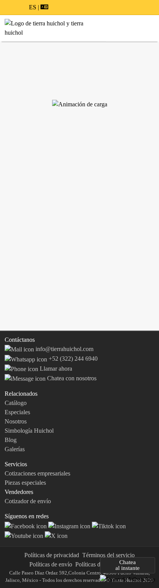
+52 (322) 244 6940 (72, 358)
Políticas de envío (50, 564)
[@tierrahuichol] (109, 525)
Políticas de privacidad (51, 555)
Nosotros (16, 421)
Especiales (17, 412)
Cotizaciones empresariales (37, 473)
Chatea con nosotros (71, 378)
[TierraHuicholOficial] (26, 525)
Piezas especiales (25, 482)
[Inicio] (53, 27)
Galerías (15, 449)
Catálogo (16, 403)
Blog (11, 440)
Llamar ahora (55, 368)
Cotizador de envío (28, 501)
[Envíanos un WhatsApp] (127, 579)
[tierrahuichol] (70, 525)
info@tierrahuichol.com (63, 349)
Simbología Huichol (29, 430)
